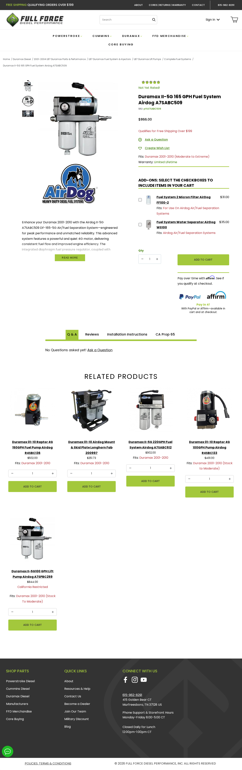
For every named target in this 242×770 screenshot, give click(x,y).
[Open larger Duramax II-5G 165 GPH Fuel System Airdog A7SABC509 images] (78, 120)
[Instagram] (135, 680)
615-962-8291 (132, 695)
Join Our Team (75, 711)
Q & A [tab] (72, 334)
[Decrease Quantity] (142, 259)
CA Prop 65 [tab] (165, 334)
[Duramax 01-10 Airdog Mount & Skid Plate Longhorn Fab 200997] (91, 411)
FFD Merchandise (19, 711)
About (138, 5)
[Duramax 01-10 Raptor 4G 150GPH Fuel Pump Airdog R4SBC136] (32, 411)
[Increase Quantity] (157, 259)
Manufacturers (17, 704)
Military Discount (76, 719)
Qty (141, 250)
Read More (70, 257)
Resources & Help (77, 689)
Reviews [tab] (92, 334)
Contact (198, 5)
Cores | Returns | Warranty (167, 5)
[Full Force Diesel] (35, 19)
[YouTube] (143, 680)
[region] (28, 120)
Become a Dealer (77, 704)
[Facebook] (125, 680)
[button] (28, 86)
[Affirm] (216, 296)
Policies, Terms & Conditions (48, 763)
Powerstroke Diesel (20, 681)
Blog (67, 726)
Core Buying (15, 719)
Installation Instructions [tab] (127, 334)
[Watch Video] (28, 113)
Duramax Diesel (17, 696)
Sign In (210, 19)
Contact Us (72, 696)
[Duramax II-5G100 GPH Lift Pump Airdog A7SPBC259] (32, 540)
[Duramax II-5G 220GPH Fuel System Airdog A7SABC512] (150, 411)
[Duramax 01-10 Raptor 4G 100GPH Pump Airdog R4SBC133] (209, 411)
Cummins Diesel (18, 689)
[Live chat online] (7, 751)
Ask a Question (99, 350)
